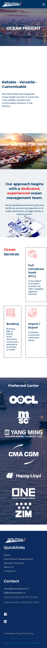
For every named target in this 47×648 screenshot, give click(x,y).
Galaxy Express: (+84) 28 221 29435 (21, 597)
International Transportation (18, 559)
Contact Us (10, 571)
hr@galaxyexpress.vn (15, 592)
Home (7, 555)
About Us (9, 567)
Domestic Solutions (14, 563)
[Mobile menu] (43, 4)
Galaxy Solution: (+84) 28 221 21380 (21, 602)
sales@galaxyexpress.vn (16, 588)
